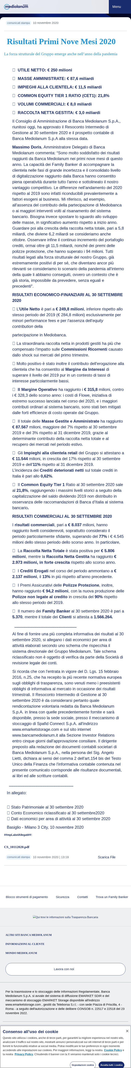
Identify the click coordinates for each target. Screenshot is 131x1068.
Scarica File (107, 857)
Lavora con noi (64, 969)
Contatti (82, 897)
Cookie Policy (113, 1050)
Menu (117, 7)
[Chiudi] (127, 1031)
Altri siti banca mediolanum (28, 934)
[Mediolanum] (16, 7)
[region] (65, 1047)
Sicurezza (62, 897)
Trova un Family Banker (111, 897)
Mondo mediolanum (21, 953)
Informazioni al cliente (25, 944)
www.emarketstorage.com (23, 1004)
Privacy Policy (24, 1054)
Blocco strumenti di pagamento (26, 897)
